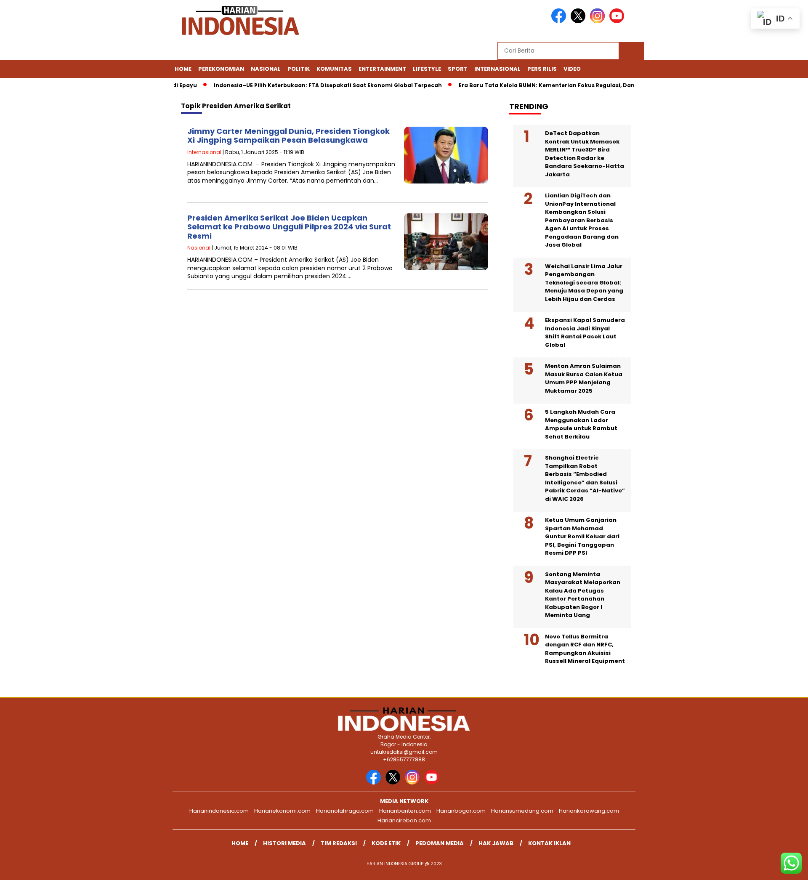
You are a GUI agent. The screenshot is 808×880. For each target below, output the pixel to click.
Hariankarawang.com (589, 811)
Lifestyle (427, 69)
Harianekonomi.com (282, 811)
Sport (458, 69)
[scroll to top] (777, 867)
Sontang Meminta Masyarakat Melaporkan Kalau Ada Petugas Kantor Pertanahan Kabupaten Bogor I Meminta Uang (582, 594)
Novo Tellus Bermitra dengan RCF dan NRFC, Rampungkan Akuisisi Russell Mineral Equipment (585, 649)
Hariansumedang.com (522, 811)
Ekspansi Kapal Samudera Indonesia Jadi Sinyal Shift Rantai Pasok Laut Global (585, 332)
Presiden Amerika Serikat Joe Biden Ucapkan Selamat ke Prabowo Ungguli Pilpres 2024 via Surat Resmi (289, 227)
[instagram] (599, 21)
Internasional (497, 69)
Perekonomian (221, 69)
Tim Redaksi (339, 843)
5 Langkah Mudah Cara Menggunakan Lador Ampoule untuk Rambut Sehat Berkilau (581, 424)
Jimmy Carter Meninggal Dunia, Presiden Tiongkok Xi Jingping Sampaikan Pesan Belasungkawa (288, 136)
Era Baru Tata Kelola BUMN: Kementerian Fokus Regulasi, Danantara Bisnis (552, 85)
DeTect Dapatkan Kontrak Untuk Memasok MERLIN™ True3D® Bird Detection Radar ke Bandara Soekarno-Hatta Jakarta (584, 153)
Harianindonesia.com (219, 811)
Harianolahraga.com (345, 811)
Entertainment (382, 69)
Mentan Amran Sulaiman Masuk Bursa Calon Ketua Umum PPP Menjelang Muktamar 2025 (583, 378)
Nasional (266, 69)
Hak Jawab (495, 843)
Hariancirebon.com (404, 820)
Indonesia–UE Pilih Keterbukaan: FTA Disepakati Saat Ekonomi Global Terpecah (314, 85)
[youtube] (618, 21)
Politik (298, 69)
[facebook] (560, 21)
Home (183, 69)
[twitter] (579, 21)
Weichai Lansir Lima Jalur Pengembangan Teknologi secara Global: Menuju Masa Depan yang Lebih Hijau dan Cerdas (584, 282)
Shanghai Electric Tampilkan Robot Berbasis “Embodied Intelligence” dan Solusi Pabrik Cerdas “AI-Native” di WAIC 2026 (585, 478)
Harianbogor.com (461, 811)
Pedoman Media (439, 843)
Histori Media (284, 843)
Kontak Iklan (549, 843)
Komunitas (334, 69)
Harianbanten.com (405, 811)
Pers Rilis (542, 69)
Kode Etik (386, 843)
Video (572, 69)
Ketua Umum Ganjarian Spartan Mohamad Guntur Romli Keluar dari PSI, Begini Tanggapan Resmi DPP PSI (582, 536)
